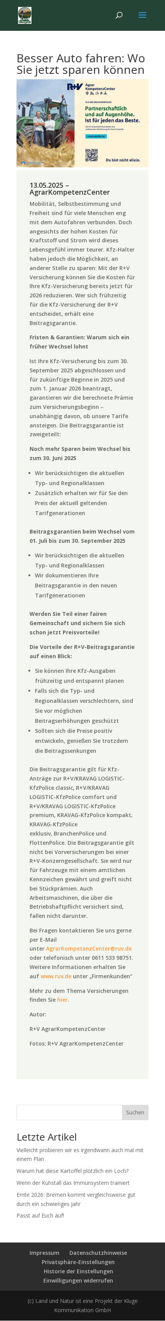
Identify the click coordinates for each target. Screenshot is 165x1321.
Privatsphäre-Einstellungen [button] (78, 1262)
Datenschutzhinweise (98, 1252)
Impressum (44, 1252)
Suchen (135, 1112)
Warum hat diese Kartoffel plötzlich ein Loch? (72, 1170)
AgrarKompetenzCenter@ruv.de (89, 948)
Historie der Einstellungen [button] (78, 1271)
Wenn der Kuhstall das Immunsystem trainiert (73, 1182)
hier (62, 999)
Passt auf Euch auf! (40, 1215)
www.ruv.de (56, 976)
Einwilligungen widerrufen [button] (78, 1280)
